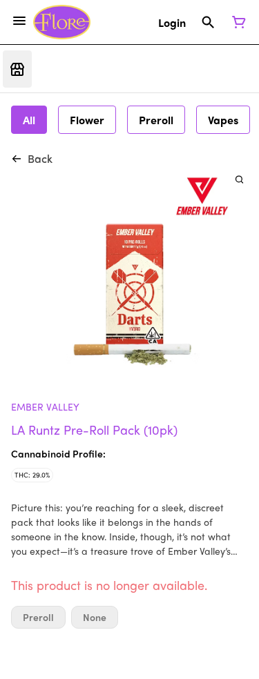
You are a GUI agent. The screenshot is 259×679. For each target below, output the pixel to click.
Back (40, 158)
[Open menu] (19, 20)
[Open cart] (236, 22)
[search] (239, 179)
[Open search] (208, 22)
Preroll (38, 617)
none (94, 617)
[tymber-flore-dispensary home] (61, 22)
